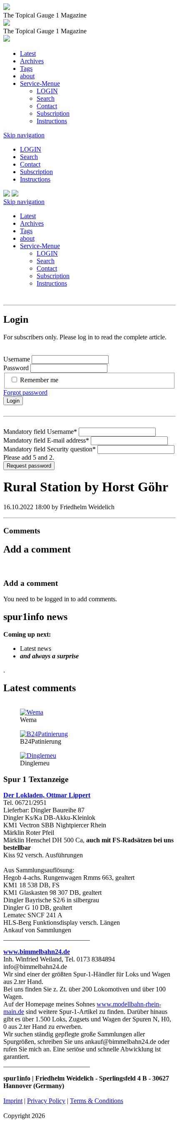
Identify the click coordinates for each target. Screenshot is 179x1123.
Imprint (12, 1100)
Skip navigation (24, 135)
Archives (32, 61)
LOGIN (47, 91)
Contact (47, 106)
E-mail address (46, 440)
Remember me (39, 379)
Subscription (53, 113)
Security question (49, 449)
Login (13, 401)
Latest (28, 53)
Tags (26, 68)
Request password (29, 466)
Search (46, 98)
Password (16, 367)
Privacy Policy (46, 1100)
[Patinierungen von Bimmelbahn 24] (44, 733)
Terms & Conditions (96, 1100)
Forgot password (25, 392)
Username (16, 359)
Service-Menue (40, 83)
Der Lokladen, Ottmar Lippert (46, 795)
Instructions (52, 121)
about (27, 76)
